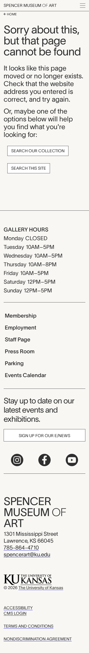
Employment (20, 327)
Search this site (28, 168)
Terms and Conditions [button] (28, 626)
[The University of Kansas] (28, 579)
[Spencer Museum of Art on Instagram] (17, 460)
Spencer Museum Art (30, 5)
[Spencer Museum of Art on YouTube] (72, 460)
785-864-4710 (21, 547)
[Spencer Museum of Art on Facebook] (44, 460)
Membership (21, 316)
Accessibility (18, 608)
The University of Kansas (40, 587)
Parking (14, 363)
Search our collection (38, 151)
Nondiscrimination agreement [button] (38, 639)
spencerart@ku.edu (27, 554)
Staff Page (17, 339)
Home (11, 14)
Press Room (19, 351)
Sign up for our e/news (44, 435)
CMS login (15, 613)
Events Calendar (25, 375)
